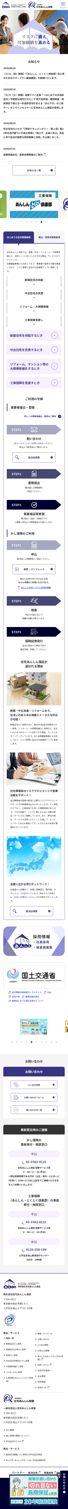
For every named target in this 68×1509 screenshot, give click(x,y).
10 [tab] (56, 1042)
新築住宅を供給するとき (26, 335)
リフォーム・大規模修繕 (34, 307)
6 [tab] (46, 222)
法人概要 (10, 1429)
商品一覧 (10, 1338)
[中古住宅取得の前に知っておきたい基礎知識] (34, 1026)
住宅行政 (16, 996)
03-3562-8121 (36, 1161)
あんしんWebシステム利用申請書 (36, 587)
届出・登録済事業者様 (49, 237)
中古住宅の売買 (34, 293)
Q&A (49, 992)
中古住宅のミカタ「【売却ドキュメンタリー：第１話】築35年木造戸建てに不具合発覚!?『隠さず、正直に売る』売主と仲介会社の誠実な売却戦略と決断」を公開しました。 (33, 133)
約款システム (43, 1364)
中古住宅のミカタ (13, 1441)
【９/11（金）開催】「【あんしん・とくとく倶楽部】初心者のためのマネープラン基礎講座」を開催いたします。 (34, 76)
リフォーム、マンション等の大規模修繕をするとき (29, 366)
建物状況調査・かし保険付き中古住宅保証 (24, 1454)
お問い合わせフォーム (34, 1097)
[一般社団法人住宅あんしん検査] (34, 204)
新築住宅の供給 (34, 280)
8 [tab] (46, 1042)
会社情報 (41, 1376)
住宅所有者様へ (44, 1370)
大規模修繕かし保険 (14, 1366)
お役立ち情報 (43, 1350)
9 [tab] (51, 1042)
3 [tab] (31, 222)
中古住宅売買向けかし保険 (17, 1360)
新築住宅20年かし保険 (16, 1349)
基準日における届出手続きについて (28, 1000)
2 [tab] (26, 222)
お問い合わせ (43, 1339)
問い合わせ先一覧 (34, 1109)
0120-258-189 (36, 1249)
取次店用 (32, 1472)
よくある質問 (34, 1084)
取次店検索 (34, 457)
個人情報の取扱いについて (17, 1435)
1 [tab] (21, 222)
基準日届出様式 (32, 996)
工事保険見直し (34, 320)
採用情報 (41, 1381)
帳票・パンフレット (34, 569)
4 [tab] (36, 222)
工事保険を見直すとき (25, 383)
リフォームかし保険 (14, 1372)
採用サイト (42, 1387)
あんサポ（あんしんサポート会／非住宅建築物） (26, 1460)
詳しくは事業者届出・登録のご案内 (40, 416)
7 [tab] (41, 1042)
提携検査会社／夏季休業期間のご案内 (23, 154)
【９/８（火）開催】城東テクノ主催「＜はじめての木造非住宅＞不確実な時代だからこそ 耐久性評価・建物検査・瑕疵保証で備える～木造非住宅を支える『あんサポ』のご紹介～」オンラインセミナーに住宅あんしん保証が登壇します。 (33, 103)
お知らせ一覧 (34, 170)
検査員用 (48, 1472)
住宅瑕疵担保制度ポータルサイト (27, 992)
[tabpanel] (34, 204)
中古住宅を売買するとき (26, 350)
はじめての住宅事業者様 (19, 237)
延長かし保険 (11, 1355)
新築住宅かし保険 (13, 1343)
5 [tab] (41, 222)
